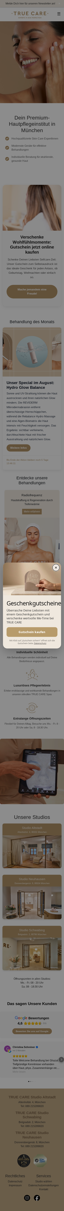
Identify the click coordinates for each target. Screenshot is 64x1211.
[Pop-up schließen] (56, 567)
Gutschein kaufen (32, 632)
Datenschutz (40, 643)
